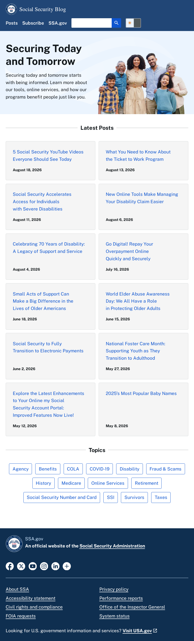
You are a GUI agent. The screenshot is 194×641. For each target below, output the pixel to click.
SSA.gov (57, 23)
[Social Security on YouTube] (33, 565)
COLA (73, 468)
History (43, 483)
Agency (21, 468)
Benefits (48, 468)
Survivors (134, 497)
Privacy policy (113, 589)
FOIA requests (21, 616)
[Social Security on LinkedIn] (55, 565)
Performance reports (121, 598)
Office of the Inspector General (132, 607)
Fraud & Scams (165, 468)
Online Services (107, 483)
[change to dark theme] (133, 23)
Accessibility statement (30, 598)
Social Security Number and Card (62, 497)
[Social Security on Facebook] (10, 565)
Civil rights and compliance (34, 607)
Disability (129, 468)
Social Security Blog (42, 9)
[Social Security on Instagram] (44, 565)
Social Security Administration (112, 545)
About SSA (17, 589)
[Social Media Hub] (67, 565)
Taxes (161, 497)
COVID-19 (100, 468)
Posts (12, 23)
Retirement (146, 483)
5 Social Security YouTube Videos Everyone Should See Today (48, 155)
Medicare (71, 483)
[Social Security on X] (21, 565)
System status (114, 616)
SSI (110, 497)
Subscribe (33, 23)
